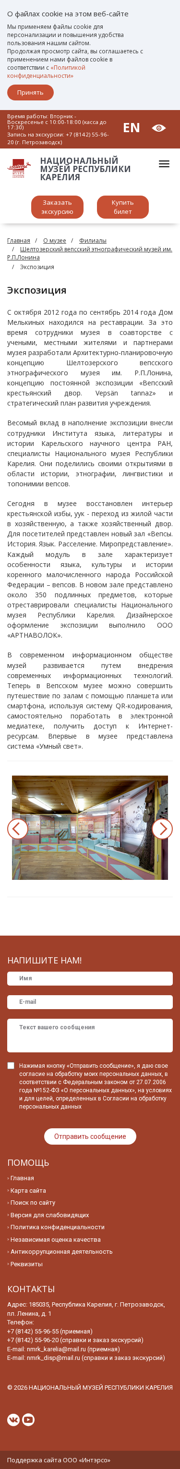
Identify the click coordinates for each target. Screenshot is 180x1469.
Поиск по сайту (33, 1202)
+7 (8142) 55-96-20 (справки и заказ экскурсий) (75, 1340)
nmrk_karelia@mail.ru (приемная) (73, 1349)
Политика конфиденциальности (58, 1227)
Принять (30, 92)
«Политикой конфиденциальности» (46, 71)
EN (131, 127)
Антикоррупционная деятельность (62, 1251)
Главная (18, 240)
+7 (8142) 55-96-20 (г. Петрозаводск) (58, 138)
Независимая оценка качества (56, 1239)
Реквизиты (27, 1264)
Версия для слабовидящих (50, 1215)
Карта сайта (28, 1190)
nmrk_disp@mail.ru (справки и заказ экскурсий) (96, 1357)
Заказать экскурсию (57, 207)
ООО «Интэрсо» (86, 1460)
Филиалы (93, 240)
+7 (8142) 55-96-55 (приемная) (50, 1331)
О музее (54, 240)
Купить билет (123, 207)
